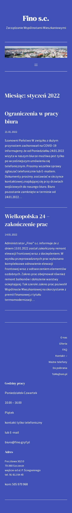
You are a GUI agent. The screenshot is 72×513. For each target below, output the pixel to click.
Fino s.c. (36, 18)
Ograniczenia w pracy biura (32, 117)
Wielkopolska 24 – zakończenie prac (27, 220)
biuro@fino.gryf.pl (17, 442)
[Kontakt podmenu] (66, 356)
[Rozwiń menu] (36, 65)
